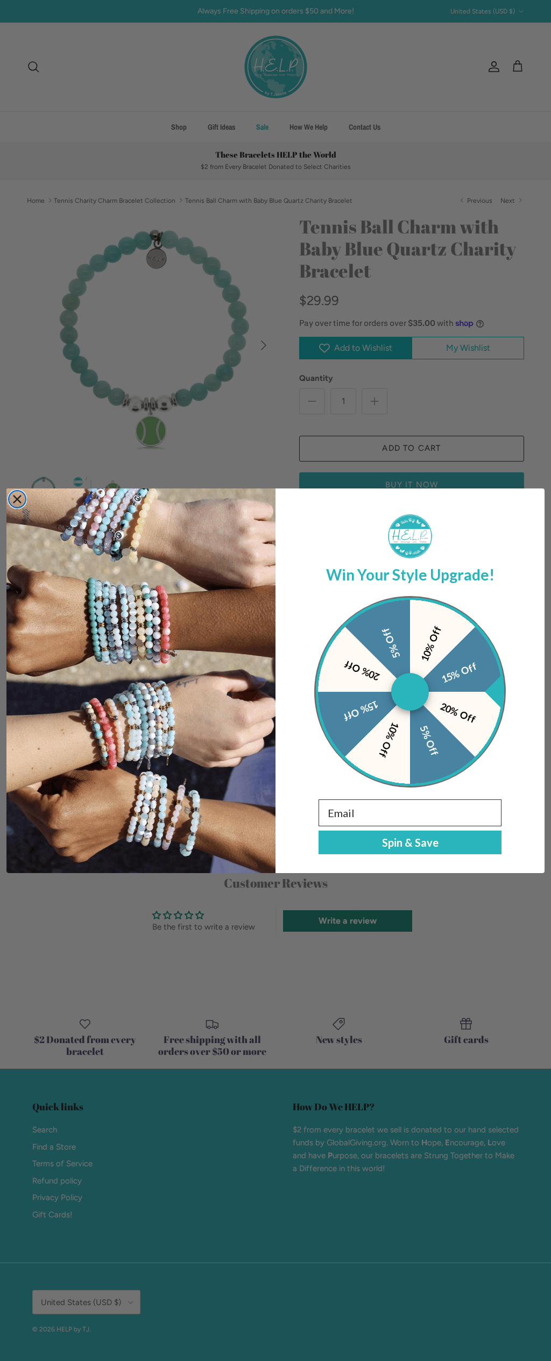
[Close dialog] (17, 499)
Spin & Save (410, 842)
